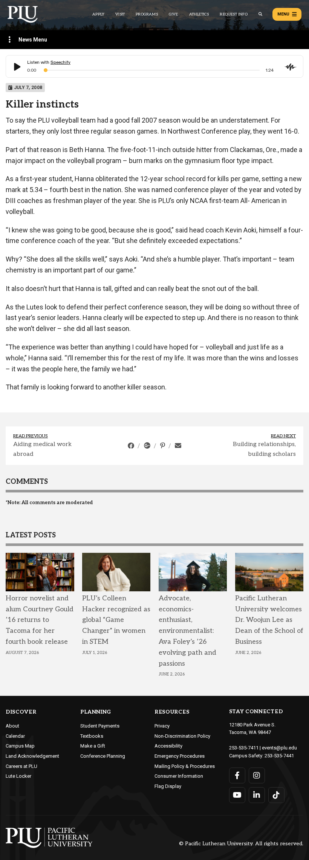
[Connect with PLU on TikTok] (276, 795)
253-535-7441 (279, 755)
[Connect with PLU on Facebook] (237, 775)
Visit (120, 14)
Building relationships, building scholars (264, 449)
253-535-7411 (244, 748)
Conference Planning (102, 756)
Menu (283, 14)
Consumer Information (178, 776)
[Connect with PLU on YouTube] (237, 795)
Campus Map (20, 746)
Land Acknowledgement (32, 756)
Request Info (233, 14)
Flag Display (167, 786)
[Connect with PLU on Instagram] (257, 775)
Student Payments (99, 726)
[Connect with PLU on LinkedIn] (257, 795)
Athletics (199, 14)
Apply (98, 14)
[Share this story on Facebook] (132, 445)
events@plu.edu (279, 748)
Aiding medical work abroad (42, 449)
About (12, 726)
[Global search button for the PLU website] (260, 14)
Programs (147, 14)
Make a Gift (92, 746)
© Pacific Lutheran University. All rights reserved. (241, 844)
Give (173, 14)
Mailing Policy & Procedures (184, 766)
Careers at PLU (21, 766)
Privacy (162, 726)
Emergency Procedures (179, 756)
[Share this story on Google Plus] (148, 445)
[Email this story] (178, 445)
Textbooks (91, 736)
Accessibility (168, 746)
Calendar (15, 736)
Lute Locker (18, 776)
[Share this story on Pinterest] (163, 445)
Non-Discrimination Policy (182, 736)
